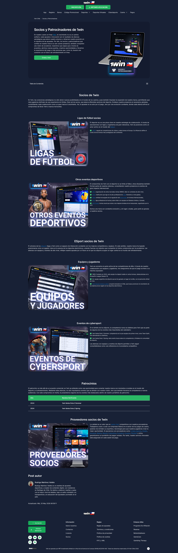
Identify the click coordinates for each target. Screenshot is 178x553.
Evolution (120, 433)
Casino (122, 12)
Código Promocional (71, 12)
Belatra (99, 433)
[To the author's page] (52, 489)
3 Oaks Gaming (136, 431)
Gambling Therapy (140, 540)
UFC (93, 192)
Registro (52, 12)
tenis (124, 194)
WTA (93, 194)
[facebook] (35, 542)
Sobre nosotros (71, 526)
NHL (93, 200)
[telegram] (40, 537)
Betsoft (105, 433)
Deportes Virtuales (99, 12)
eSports (43, 246)
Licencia (68, 533)
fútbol (112, 127)
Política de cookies (103, 537)
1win (54, 35)
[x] (30, 537)
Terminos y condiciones (105, 529)
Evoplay (127, 433)
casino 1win (115, 424)
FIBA (93, 197)
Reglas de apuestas (103, 526)
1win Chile (37, 18)
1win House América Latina (100, 284)
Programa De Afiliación (142, 526)
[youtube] (35, 537)
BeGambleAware (139, 533)
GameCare (137, 537)
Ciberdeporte (113, 12)
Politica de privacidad (104, 533)
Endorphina (112, 433)
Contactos (69, 529)
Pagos (132, 12)
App (44, 12)
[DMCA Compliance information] (33, 548)
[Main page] (89, 2)
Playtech (134, 433)
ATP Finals (95, 203)
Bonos (59, 12)
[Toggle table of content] (147, 84)
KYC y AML (101, 540)
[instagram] (30, 542)
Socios (68, 537)
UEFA (94, 130)
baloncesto (123, 197)
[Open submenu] (89, 12)
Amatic (144, 431)
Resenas (136, 529)
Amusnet (93, 433)
